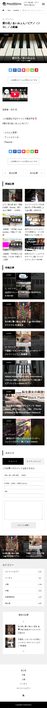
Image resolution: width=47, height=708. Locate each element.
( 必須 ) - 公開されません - (16, 483)
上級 (23, 679)
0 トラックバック (34, 461)
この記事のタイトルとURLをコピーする (23, 80)
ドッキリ (23, 684)
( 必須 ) (15, 475)
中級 (23, 675)
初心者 (23, 670)
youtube (6, 35)
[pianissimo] (12, 4)
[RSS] (23, 695)
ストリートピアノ (24, 688)
